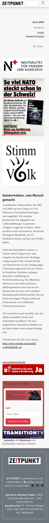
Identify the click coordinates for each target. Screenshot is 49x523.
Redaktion (39, 27)
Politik (40, 33)
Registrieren (25, 440)
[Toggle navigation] (42, 2)
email (8, 408)
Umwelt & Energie (35, 36)
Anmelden (9, 440)
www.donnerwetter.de (14, 362)
